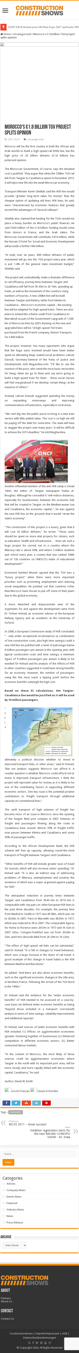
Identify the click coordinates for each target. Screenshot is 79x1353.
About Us (6, 1301)
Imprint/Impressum (47, 1333)
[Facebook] (33, 1342)
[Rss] (29, 1342)
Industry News (15, 1209)
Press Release (15, 1222)
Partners (6, 1298)
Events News (14, 1196)
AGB (64, 1333)
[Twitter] (37, 1342)
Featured (16, 1112)
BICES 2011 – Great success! (27, 1123)
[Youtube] (45, 1342)
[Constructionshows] (39, 10)
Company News (16, 1190)
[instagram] (49, 1342)
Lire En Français (20, 1091)
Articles (11, 1183)
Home (7, 34)
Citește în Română (47, 1091)
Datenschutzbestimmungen (39, 1337)
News (10, 1216)
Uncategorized (22, 34)
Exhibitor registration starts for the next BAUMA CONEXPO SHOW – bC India (50, 1132)
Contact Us (7, 1318)
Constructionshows (21, 1333)
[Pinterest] (41, 1342)
